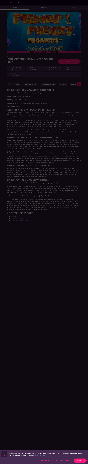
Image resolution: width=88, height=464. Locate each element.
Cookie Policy (40, 455)
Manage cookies (46, 460)
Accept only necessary (63, 460)
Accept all (80, 460)
